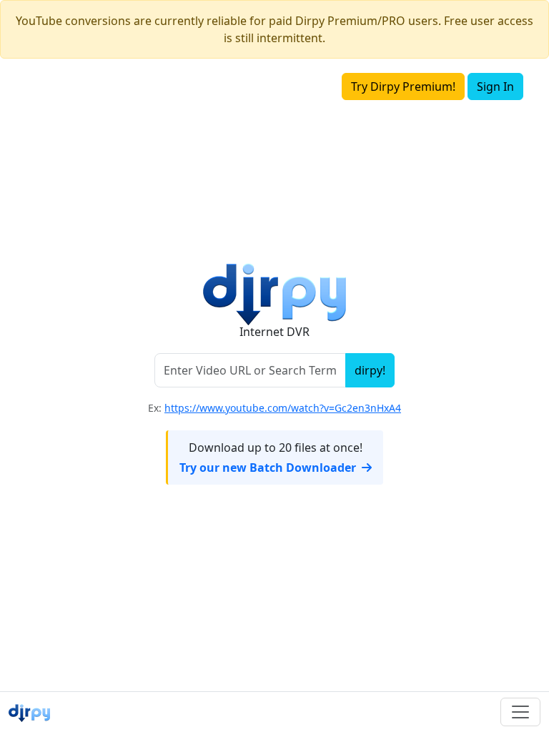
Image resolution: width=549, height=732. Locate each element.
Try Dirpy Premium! (403, 86)
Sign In (495, 86)
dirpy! (370, 370)
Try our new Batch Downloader (267, 467)
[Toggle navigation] (520, 712)
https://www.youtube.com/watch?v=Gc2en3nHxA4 (282, 408)
